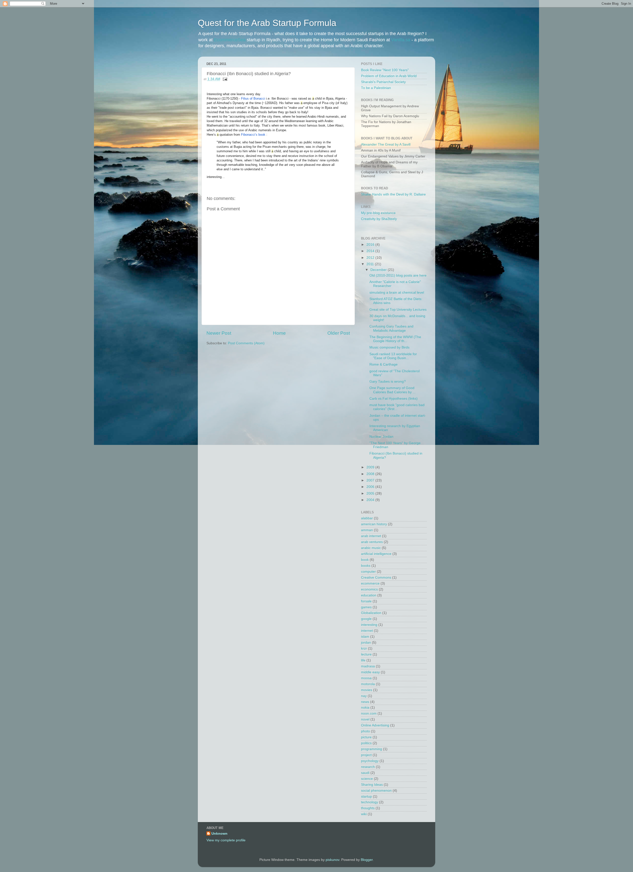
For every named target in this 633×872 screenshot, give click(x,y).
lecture (366, 654)
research (368, 767)
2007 (370, 480)
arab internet (371, 536)
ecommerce (370, 583)
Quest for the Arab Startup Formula (267, 23)
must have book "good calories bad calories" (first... (397, 407)
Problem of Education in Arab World (389, 76)
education (368, 595)
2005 (370, 493)
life (363, 660)
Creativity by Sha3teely (379, 219)
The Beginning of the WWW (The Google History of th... (395, 339)
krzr (364, 648)
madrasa (368, 666)
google (366, 619)
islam (365, 636)
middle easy (370, 672)
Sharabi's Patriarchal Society (383, 82)
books (365, 565)
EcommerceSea (230, 39)
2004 (370, 500)
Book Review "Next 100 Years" (385, 70)
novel (365, 719)
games (366, 607)
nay (364, 696)
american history (374, 524)
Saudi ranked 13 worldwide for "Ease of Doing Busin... (393, 356)
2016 (370, 244)
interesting (369, 625)
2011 (370, 264)
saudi (365, 773)
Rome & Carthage (383, 364)
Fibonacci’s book (253, 134)
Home (279, 333)
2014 (370, 251)
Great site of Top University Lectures (398, 309)
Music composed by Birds (389, 347)
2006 (370, 487)
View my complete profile (226, 840)
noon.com (369, 713)
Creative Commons (376, 577)
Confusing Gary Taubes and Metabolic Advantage (391, 328)
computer (368, 571)
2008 (370, 474)
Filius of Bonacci (252, 98)
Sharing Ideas (372, 784)
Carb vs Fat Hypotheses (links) (393, 398)
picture (366, 737)
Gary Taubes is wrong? (387, 381)
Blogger (367, 860)
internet (367, 630)
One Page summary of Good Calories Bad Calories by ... (392, 390)
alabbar (367, 518)
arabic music (371, 548)
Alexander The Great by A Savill (385, 144)
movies (366, 690)
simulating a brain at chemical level (396, 292)
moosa (366, 678)
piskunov (332, 860)
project (366, 755)
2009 (370, 467)
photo (365, 731)
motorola (368, 684)
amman (367, 530)
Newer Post (218, 333)
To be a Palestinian (376, 88)
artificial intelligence (376, 554)
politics (366, 743)
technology (369, 802)
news (365, 702)
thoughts (368, 808)
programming (371, 749)
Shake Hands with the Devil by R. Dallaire (393, 194)
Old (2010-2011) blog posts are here (398, 275)
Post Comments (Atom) (246, 343)
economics (369, 589)
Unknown (219, 833)
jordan (366, 642)
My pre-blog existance (378, 213)
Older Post (338, 333)
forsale (366, 601)
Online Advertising (375, 725)
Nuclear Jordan (381, 436)
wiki (364, 814)
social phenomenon (376, 790)
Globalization (371, 613)
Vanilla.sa (400, 39)
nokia (365, 707)
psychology (370, 761)
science (367, 779)
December (379, 270)
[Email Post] (224, 79)
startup (366, 796)
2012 (370, 258)
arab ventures (372, 542)
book (365, 560)
